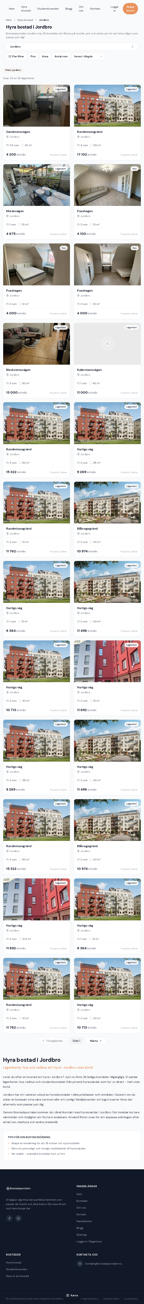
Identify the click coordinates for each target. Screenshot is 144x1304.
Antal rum (61, 56)
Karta (74, 1295)
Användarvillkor (111, 1298)
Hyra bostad (26, 8)
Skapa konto (130, 8)
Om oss (81, 8)
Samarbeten (84, 1221)
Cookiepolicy (131, 1298)
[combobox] (88, 56)
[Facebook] (9, 1218)
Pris (33, 56)
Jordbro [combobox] (15, 46)
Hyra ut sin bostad (17, 1276)
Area (45, 56)
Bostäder (82, 1201)
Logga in (114, 8)
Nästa (94, 1040)
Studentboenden (48, 8)
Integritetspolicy (90, 1298)
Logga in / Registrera (89, 1241)
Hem (12, 8)
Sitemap (81, 1234)
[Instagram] (18, 1218)
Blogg (68, 8)
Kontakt (95, 8)
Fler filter (18, 56)
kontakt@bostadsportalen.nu (104, 1263)
